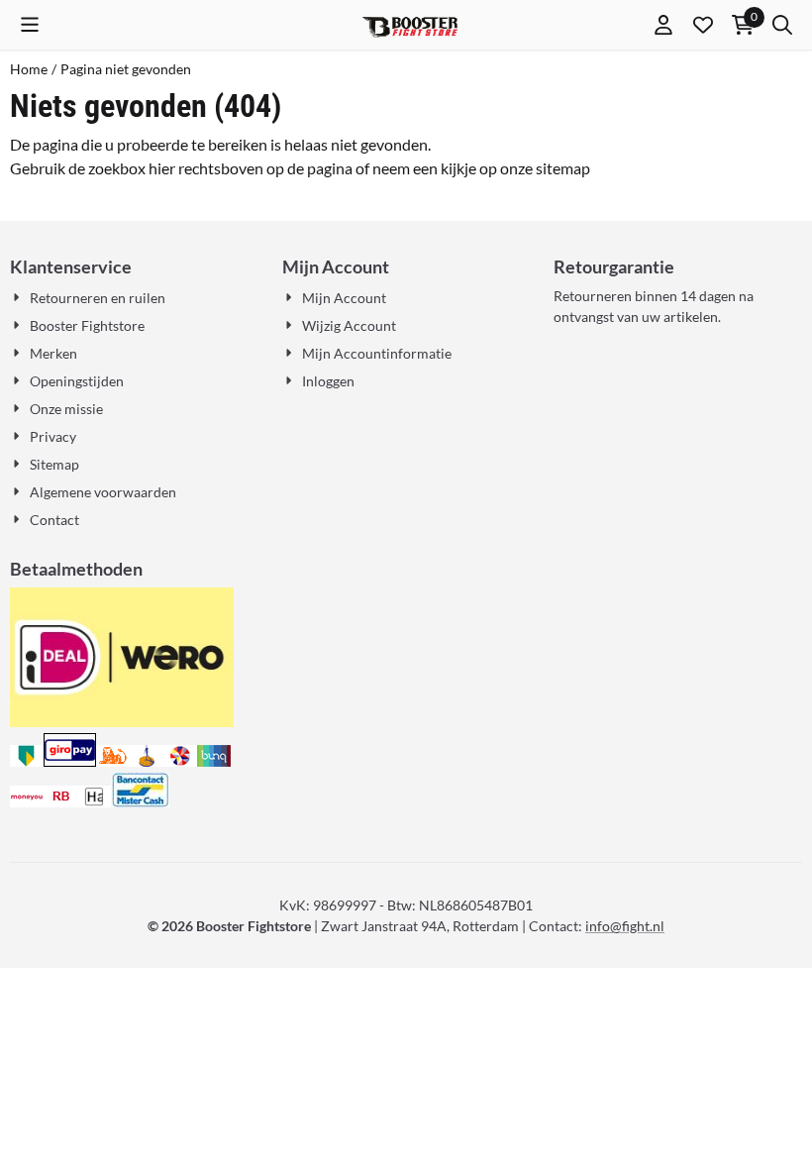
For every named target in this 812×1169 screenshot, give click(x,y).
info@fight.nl (624, 925)
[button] (30, 25)
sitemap (563, 168)
